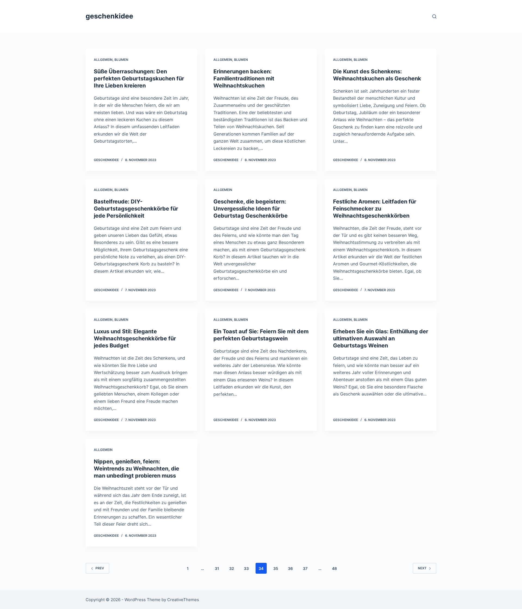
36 (290, 568)
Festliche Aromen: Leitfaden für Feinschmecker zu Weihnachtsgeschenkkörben (374, 208)
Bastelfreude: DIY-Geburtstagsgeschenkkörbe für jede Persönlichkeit (136, 208)
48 (334, 568)
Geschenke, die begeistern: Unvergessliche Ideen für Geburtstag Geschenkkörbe (250, 208)
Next (422, 568)
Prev (99, 568)
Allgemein (103, 60)
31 (217, 568)
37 (305, 568)
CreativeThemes (183, 599)
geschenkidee (109, 16)
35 (275, 568)
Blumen (121, 60)
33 (246, 568)
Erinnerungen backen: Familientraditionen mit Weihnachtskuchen (243, 78)
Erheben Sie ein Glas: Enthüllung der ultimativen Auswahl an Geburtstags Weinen (380, 338)
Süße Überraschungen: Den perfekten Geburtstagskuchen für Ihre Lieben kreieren (139, 78)
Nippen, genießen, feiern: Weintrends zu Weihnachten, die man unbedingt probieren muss (136, 468)
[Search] (434, 16)
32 (231, 568)
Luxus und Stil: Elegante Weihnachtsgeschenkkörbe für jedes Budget (135, 338)
